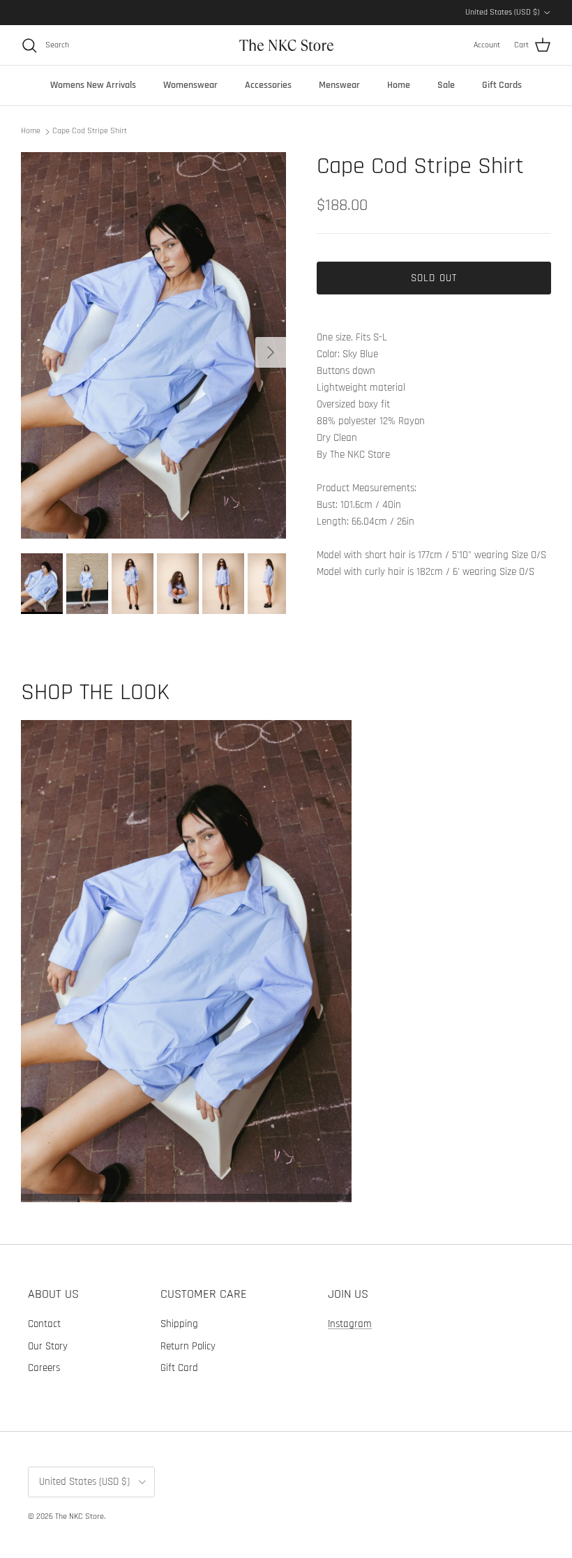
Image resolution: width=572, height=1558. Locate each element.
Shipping (179, 1324)
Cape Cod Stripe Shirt (89, 131)
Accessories (268, 85)
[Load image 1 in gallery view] (153, 345)
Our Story (48, 1346)
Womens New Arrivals (93, 85)
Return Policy (188, 1346)
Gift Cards (502, 85)
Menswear (339, 85)
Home (398, 85)
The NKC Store (79, 1516)
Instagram (350, 1324)
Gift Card (179, 1368)
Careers (44, 1368)
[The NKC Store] (286, 45)
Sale (446, 85)
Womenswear (190, 85)
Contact (44, 1324)
